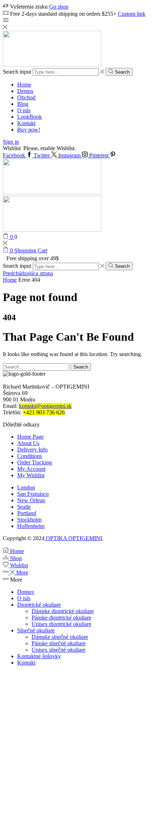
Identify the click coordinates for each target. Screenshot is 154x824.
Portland (26, 513)
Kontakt (26, 123)
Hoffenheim (30, 526)
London (26, 487)
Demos (25, 91)
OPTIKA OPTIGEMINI (73, 538)
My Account (31, 469)
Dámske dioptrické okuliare (63, 611)
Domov (25, 592)
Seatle (24, 507)
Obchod (26, 97)
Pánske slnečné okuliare (59, 643)
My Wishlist (30, 475)
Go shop (58, 7)
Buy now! (28, 130)
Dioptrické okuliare (39, 605)
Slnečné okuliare (36, 630)
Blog (22, 104)
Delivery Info (32, 449)
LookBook (29, 117)
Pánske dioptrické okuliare (61, 618)
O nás (23, 110)
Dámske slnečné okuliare (60, 637)
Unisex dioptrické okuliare (61, 624)
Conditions (29, 456)
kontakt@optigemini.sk (45, 406)
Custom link (131, 14)
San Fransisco (33, 494)
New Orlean (31, 500)
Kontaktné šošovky (39, 656)
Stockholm (29, 520)
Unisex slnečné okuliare (59, 650)
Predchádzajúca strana (28, 273)
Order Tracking (34, 462)
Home (24, 85)
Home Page (30, 437)
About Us (28, 443)
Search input (17, 72)
